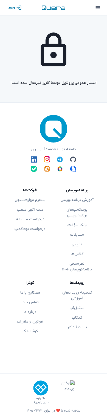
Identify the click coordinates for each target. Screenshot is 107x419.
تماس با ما (30, 302)
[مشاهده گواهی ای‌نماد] (64, 392)
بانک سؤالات (77, 225)
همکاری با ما (30, 292)
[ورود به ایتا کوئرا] (47, 169)
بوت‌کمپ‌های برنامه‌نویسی (77, 212)
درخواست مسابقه (30, 219)
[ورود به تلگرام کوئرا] (60, 159)
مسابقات (77, 234)
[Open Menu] (97, 7)
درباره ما (30, 312)
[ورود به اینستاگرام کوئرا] (47, 159)
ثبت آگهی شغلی (30, 209)
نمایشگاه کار (77, 327)
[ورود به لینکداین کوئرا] (34, 159)
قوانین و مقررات (30, 321)
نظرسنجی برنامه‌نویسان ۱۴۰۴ (77, 266)
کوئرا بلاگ (30, 331)
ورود (11, 8)
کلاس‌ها (77, 254)
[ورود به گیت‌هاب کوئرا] (73, 159)
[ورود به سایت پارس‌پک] (40, 388)
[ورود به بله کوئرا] (34, 169)
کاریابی (77, 244)
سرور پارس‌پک (40, 402)
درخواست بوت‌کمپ (30, 229)
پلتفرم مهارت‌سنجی (30, 200)
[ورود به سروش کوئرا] (73, 169)
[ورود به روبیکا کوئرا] (60, 169)
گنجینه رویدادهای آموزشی (77, 295)
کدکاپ (77, 317)
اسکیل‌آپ (77, 308)
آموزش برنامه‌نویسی (77, 200)
